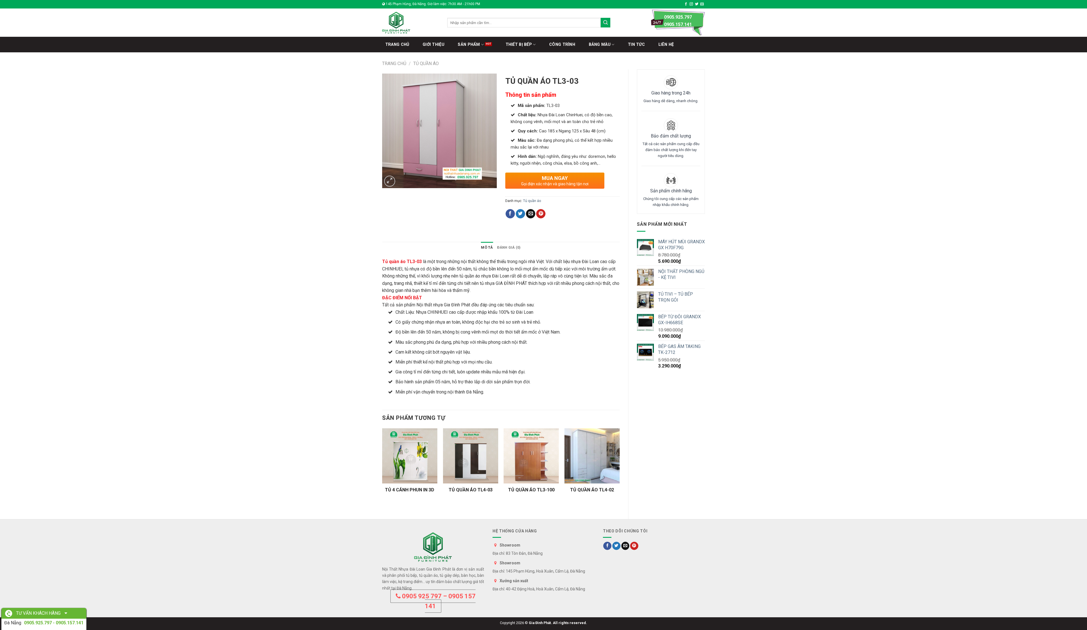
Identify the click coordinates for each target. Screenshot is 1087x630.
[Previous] (382, 469)
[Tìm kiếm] (605, 22)
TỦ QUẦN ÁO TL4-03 (471, 490)
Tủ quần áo (426, 63)
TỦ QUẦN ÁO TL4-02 (592, 490)
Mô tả (487, 247)
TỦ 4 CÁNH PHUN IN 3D (409, 490)
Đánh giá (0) (509, 247)
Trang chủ (394, 63)
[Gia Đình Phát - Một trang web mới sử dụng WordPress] (410, 22)
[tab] (487, 247)
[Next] (619, 469)
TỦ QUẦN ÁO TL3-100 (531, 490)
